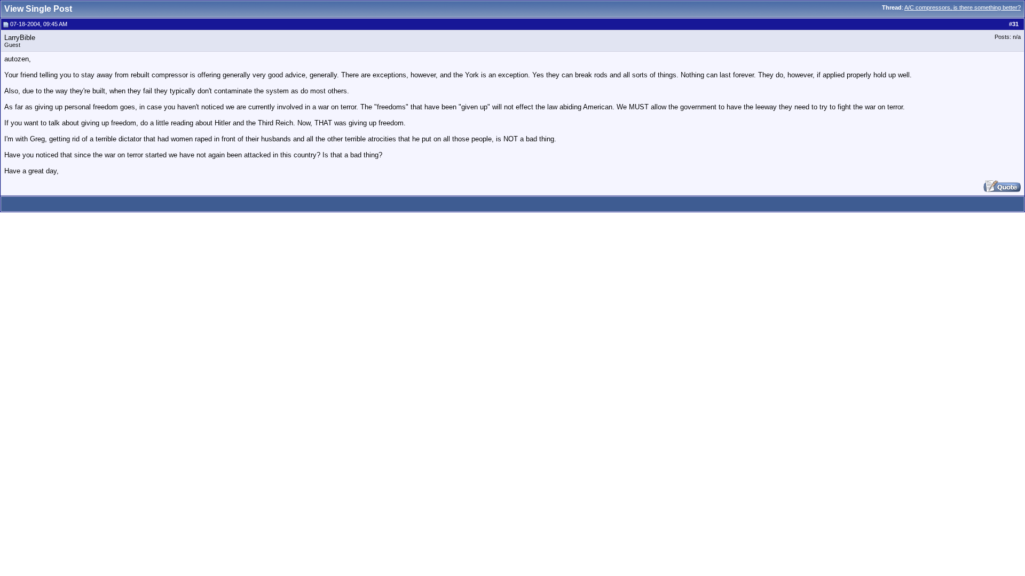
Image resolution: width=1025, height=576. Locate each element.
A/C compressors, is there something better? (962, 7)
